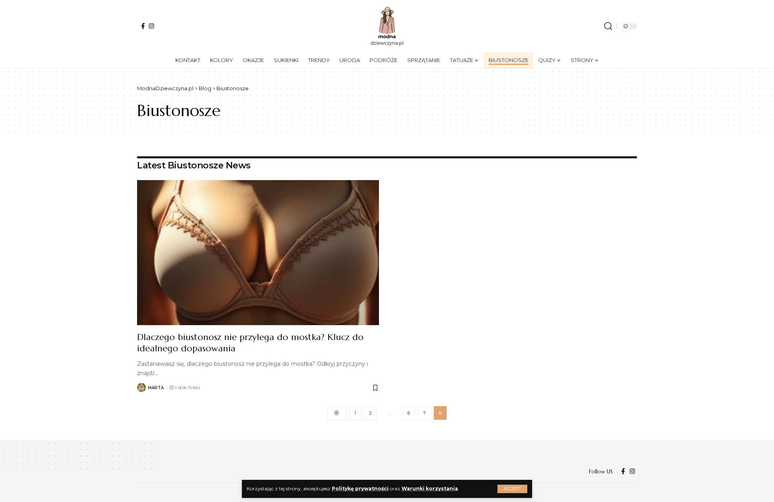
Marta (156, 387)
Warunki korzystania (430, 488)
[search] (608, 26)
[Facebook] (143, 26)
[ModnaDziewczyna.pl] (387, 26)
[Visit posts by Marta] (141, 387)
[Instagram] (151, 26)
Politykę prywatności (360, 488)
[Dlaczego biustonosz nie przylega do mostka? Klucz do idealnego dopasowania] (258, 252)
